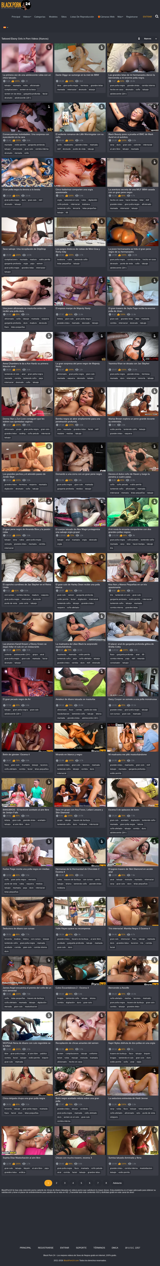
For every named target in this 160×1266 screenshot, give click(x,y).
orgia (25, 264)
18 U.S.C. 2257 (132, 1247)
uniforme (93, 1054)
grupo (19, 429)
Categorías (39, 16)
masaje (75, 1058)
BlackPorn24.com (71, 1260)
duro (119, 145)
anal (24, 374)
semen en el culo (71, 1117)
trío (111, 548)
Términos (99, 1247)
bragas (60, 998)
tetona (60, 319)
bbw (59, 85)
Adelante (117, 1183)
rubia (25, 85)
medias (70, 433)
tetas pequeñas (89, 208)
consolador (115, 663)
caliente (137, 145)
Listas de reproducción (82, 16)
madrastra (68, 145)
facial (45, 94)
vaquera (45, 319)
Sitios (64, 16)
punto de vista (79, 149)
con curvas (9, 595)
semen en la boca (28, 89)
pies (59, 429)
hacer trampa (132, 200)
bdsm (59, 1058)
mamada (17, 85)
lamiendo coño (64, 208)
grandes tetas (97, 85)
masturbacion (63, 714)
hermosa (84, 85)
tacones (44, 765)
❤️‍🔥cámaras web (106, 16)
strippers (114, 1117)
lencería (76, 208)
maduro (33, 259)
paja (32, 264)
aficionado (34, 85)
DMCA (115, 1247)
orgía (59, 200)
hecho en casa (116, 89)
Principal (16, 16)
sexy (112, 145)
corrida (113, 323)
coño (138, 89)
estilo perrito (20, 145)
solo (138, 1113)
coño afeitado (73, 607)
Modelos (53, 16)
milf (58, 149)
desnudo (8, 98)
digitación (92, 200)
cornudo (8, 544)
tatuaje (8, 85)
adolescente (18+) (23, 98)
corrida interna (148, 85)
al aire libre (115, 149)
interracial (72, 89)
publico (43, 1054)
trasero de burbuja (81, 820)
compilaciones (11, 89)
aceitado (41, 820)
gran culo (29, 149)
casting (22, 433)
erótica (22, 1172)
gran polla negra (70, 85)
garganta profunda (32, 94)
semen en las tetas (13, 94)
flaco (7, 327)
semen (40, 264)
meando (141, 659)
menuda (18, 153)
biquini (45, 1058)
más (120, 16)
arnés (97, 879)
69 (67, 212)
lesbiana (86, 204)
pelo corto (23, 603)
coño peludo (62, 204)
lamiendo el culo (71, 200)
